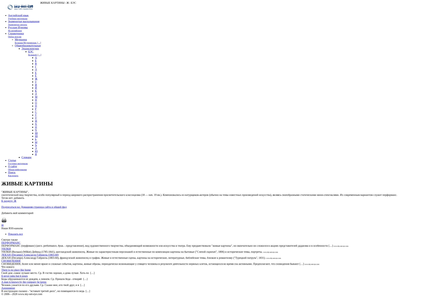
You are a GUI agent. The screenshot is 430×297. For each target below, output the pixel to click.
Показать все (15, 234)
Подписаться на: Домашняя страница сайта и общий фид (34, 207)
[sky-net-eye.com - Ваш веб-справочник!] (20, 12)
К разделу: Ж (8, 201)
